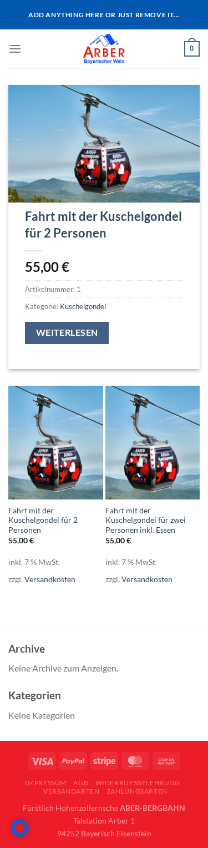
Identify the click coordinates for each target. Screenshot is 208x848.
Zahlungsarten (137, 791)
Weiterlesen (67, 332)
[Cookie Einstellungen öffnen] (20, 833)
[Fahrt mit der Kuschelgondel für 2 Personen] (55, 442)
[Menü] (15, 48)
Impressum (46, 783)
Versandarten (71, 791)
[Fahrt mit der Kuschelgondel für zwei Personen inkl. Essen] (152, 442)
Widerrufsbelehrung (137, 783)
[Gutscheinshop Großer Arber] (104, 48)
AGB (80, 783)
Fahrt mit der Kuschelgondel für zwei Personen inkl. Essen (145, 520)
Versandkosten (49, 579)
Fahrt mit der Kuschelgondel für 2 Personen (43, 520)
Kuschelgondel (83, 306)
